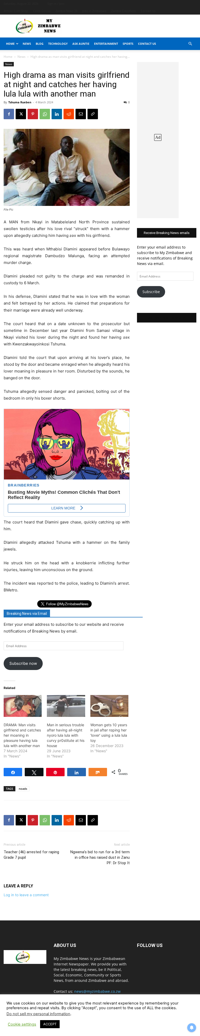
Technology (58, 44)
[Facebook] (9, 114)
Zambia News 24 (66, 11)
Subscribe (151, 291)
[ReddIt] (69, 114)
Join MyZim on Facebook (166, 317)
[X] (21, 114)
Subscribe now (23, 663)
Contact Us (148, 11)
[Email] (81, 114)
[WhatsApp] (45, 114)
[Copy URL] (93, 114)
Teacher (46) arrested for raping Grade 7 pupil (31, 855)
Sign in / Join (55, 3)
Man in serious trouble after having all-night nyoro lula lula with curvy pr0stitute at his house (65, 735)
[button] (190, 43)
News (27, 44)
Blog (39, 44)
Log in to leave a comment (26, 895)
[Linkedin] (57, 114)
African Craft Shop (16, 11)
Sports (128, 44)
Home (10, 44)
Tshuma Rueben (19, 102)
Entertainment (106, 44)
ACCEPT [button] (50, 1024)
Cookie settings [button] (22, 1024)
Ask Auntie (80, 44)
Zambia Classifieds (123, 11)
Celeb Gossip (42, 11)
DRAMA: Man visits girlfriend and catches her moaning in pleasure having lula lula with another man (22, 735)
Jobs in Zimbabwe (94, 11)
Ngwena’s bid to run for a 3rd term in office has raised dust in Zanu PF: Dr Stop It (100, 857)
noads (23, 789)
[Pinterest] (33, 114)
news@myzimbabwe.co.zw (97, 991)
